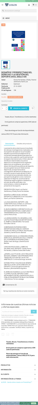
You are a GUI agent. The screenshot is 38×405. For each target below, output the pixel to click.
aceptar (34, 403)
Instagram (7, 334)
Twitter (3, 334)
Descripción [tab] (9, 144)
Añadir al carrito (18, 108)
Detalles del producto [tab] (24, 144)
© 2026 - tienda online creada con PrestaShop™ (16, 382)
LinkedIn (12, 334)
